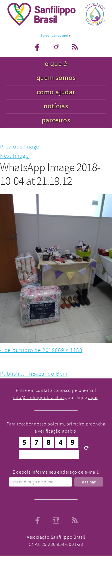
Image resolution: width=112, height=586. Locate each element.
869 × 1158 (68, 350)
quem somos (56, 77)
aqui (92, 398)
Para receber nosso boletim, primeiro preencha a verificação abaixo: (56, 427)
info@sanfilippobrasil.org (40, 398)
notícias (56, 106)
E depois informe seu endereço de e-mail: (56, 472)
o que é (56, 63)
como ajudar (56, 92)
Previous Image (19, 146)
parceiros (56, 120)
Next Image (14, 155)
